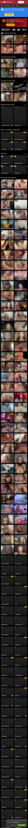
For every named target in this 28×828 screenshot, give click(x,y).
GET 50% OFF (10, 24)
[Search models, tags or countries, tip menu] (26, 5)
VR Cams (4, 153)
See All (25, 33)
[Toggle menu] (1, 2)
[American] (14, 29)
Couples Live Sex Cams (8, 81)
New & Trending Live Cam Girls (10, 130)
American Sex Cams (10, 33)
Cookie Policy (16, 822)
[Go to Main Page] (8, 2)
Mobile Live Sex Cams (7, 104)
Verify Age (9, 14)
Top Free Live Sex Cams (8, 57)
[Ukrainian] (19, 29)
